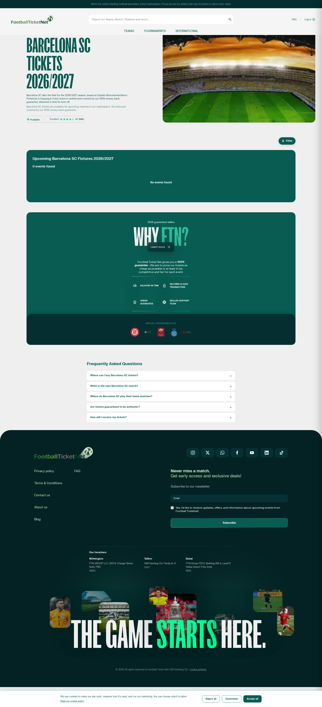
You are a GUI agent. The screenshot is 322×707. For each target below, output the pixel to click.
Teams (129, 31)
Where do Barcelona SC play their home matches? (121, 396)
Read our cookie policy (72, 701)
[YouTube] (252, 452)
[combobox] (160, 19)
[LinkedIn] (266, 452)
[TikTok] (281, 452)
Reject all (211, 698)
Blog (37, 519)
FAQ (294, 19)
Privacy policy (44, 471)
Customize (231, 698)
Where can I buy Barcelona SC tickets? (114, 375)
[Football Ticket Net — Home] (28, 19)
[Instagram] (192, 452)
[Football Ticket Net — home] (63, 453)
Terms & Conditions (48, 483)
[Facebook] (237, 452)
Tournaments (155, 31)
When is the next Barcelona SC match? (114, 386)
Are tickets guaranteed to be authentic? (115, 406)
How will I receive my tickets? (108, 417)
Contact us (42, 495)
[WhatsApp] (222, 452)
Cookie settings (198, 669)
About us (40, 507)
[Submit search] (230, 19)
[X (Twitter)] (207, 452)
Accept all (252, 698)
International (187, 31)
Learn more (158, 247)
